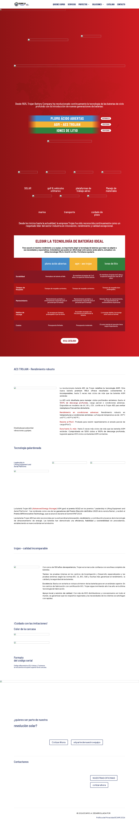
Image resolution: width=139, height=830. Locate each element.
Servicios (72, 5)
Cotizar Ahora (58, 742)
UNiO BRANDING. (118, 813)
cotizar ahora (99, 785)
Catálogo (110, 5)
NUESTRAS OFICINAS (104, 778)
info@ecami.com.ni (22, 786)
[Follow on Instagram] (62, 794)
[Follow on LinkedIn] (71, 794)
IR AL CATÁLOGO (69, 340)
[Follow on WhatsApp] (54, 794)
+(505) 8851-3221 (21, 790)
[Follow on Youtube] (67, 794)
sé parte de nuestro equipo (87, 742)
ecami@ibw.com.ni (39, 786)
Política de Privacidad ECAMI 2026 (110, 817)
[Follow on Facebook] (58, 794)
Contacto (121, 5)
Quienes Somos (59, 5)
